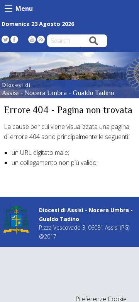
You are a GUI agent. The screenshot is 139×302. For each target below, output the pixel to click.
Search (93, 40)
